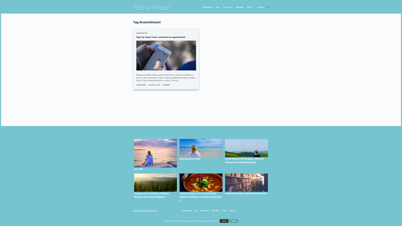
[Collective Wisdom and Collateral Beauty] (246, 182)
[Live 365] (155, 153)
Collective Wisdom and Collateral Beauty (246, 193)
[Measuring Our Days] (201, 148)
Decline (234, 221)
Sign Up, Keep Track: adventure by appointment (160, 37)
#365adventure (142, 33)
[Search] (268, 7)
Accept (224, 221)
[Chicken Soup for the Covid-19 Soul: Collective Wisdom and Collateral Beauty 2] (201, 182)
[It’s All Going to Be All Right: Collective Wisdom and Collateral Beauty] (246, 148)
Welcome (260, 7)
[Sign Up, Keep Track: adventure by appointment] (166, 56)
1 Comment (166, 85)
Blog (218, 7)
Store (249, 7)
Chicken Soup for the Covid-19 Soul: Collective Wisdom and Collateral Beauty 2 (200, 197)
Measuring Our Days (190, 159)
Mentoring (240, 7)
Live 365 (138, 169)
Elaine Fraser (208, 7)
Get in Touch (227, 7)
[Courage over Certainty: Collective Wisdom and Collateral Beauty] (155, 182)
